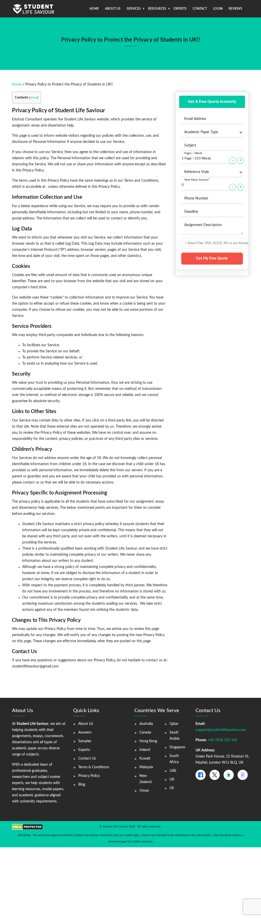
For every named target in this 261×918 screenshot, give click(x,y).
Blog (81, 784)
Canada (145, 732)
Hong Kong (148, 741)
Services (134, 8)
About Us (113, 8)
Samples (84, 741)
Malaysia (146, 767)
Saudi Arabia (174, 735)
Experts (180, 8)
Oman (144, 790)
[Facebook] (200, 775)
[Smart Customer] (243, 775)
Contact (200, 8)
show (33, 97)
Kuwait (144, 758)
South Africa (174, 759)
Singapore (177, 747)
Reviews (235, 8)
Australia (146, 724)
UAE (172, 771)
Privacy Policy (89, 776)
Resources (157, 8)
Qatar (173, 724)
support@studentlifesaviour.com (220, 730)
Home (94, 8)
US (171, 788)
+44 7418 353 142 (222, 740)
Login (218, 8)
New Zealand (145, 779)
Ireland (144, 750)
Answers (85, 732)
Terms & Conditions (93, 767)
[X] (215, 775)
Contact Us (87, 758)
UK (171, 779)
